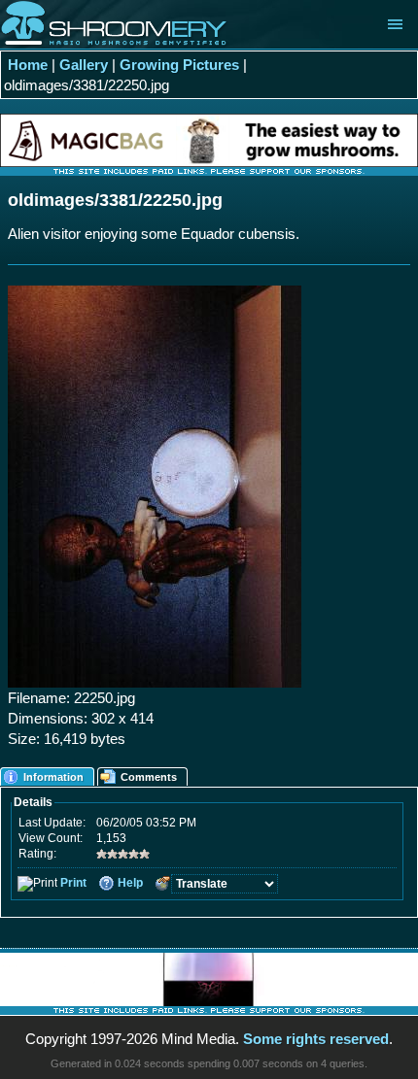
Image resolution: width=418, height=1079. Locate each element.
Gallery (83, 64)
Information (53, 777)
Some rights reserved (316, 1038)
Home (28, 64)
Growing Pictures (179, 64)
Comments (149, 777)
